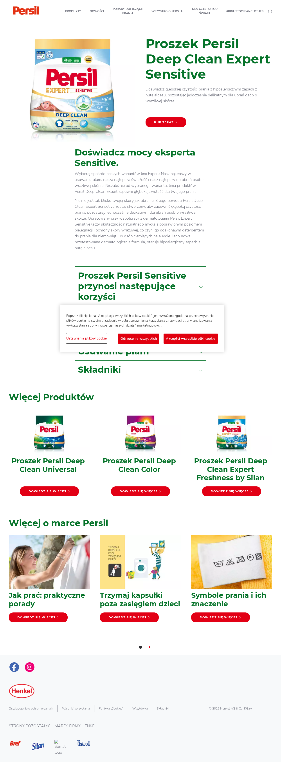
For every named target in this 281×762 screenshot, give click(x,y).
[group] (140, 461)
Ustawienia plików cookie (86, 338)
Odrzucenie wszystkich (139, 338)
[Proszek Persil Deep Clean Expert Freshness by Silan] (231, 455)
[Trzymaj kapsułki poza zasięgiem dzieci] (140, 581)
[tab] (140, 647)
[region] (142, 328)
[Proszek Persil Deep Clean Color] (140, 455)
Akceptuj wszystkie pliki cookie (190, 338)
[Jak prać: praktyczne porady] (49, 581)
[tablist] (140, 647)
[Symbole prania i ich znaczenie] (231, 581)
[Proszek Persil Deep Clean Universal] (49, 455)
